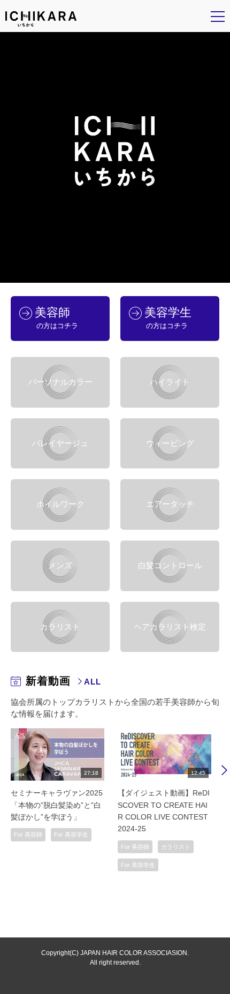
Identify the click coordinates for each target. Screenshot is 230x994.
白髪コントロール (170, 565)
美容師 (56, 318)
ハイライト (170, 382)
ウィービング (170, 443)
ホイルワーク (60, 504)
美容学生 (167, 318)
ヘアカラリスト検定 (170, 627)
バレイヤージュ (60, 443)
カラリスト (60, 627)
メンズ (60, 565)
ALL (92, 682)
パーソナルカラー (60, 382)
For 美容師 (28, 834)
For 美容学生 (71, 834)
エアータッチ (170, 504)
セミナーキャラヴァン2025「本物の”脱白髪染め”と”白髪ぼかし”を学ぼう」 (57, 805)
